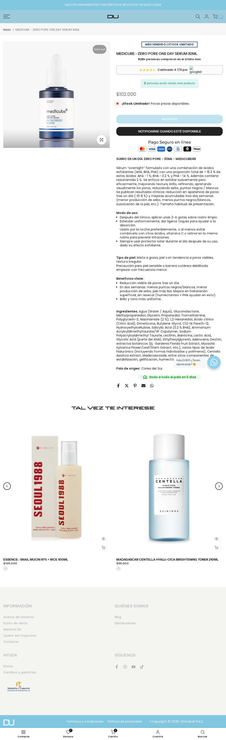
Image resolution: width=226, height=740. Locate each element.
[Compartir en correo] (143, 386)
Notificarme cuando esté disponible (169, 131)
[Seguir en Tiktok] (142, 666)
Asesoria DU (12, 629)
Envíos (8, 666)
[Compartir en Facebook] (118, 386)
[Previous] (7, 486)
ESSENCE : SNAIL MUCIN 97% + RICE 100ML (35, 560)
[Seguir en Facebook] (117, 666)
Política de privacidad (124, 721)
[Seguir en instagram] (125, 666)
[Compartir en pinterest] (135, 386)
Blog (118, 617)
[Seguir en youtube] (134, 666)
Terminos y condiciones (85, 721)
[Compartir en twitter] (127, 386)
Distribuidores (125, 623)
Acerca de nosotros (18, 617)
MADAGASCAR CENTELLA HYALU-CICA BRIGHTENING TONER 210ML (167, 560)
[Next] (219, 486)
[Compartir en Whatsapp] (152, 386)
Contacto (11, 642)
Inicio (7, 29)
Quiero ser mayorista (19, 635)
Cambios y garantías (19, 672)
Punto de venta (15, 623)
